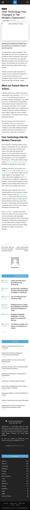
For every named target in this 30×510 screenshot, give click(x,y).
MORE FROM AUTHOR (21, 276)
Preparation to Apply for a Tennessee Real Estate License (15, 394)
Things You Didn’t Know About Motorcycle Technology (18, 282)
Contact (12, 505)
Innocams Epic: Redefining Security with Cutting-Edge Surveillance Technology (19, 290)
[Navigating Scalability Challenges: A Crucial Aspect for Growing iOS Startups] (6, 316)
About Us (6, 503)
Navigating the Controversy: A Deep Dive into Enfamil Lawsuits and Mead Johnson (13, 406)
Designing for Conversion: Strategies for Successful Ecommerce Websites (12, 353)
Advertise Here (13, 503)
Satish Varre (6, 20)
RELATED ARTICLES (8, 276)
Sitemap (18, 505)
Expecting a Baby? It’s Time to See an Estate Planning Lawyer (13, 360)
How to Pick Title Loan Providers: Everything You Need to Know (8, 249)
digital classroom (8, 211)
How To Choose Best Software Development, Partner (22, 249)
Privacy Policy (21, 503)
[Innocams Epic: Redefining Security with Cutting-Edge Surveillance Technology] (6, 290)
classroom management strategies (15, 162)
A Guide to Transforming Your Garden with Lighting (15, 400)
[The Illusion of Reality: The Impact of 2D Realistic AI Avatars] (6, 326)
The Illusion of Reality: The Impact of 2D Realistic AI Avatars (19, 326)
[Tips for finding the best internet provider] (6, 298)
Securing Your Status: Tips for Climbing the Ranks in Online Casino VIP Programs (15, 367)
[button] (27, 2)
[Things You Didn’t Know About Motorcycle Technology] (6, 282)
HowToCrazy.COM (13, 508)
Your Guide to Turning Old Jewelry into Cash (13, 381)
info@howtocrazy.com (18, 445)
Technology (4, 8)
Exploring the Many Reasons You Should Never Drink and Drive (14, 374)
